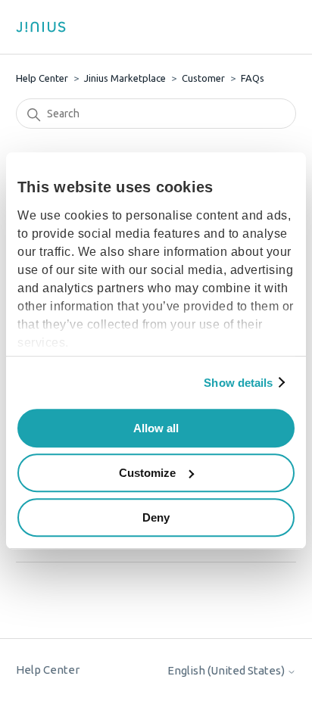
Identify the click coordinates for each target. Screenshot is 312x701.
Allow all (156, 428)
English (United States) (227, 670)
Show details (238, 382)
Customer (203, 78)
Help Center (42, 78)
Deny (156, 517)
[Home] (46, 27)
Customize (147, 472)
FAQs (252, 78)
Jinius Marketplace (125, 78)
